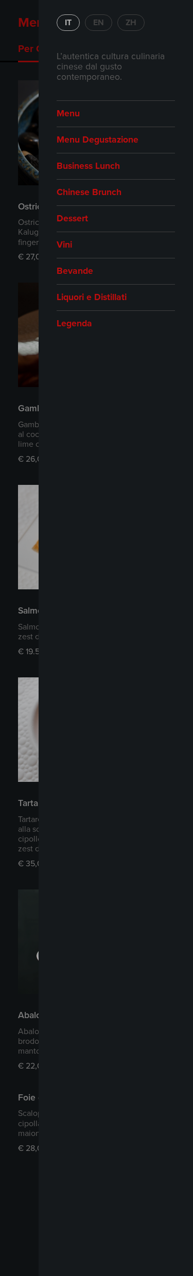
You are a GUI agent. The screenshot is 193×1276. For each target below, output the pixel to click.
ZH (131, 23)
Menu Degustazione (97, 139)
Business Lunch (88, 166)
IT (68, 23)
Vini (64, 244)
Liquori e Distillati (92, 297)
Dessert (72, 218)
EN (98, 23)
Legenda (74, 323)
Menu (68, 113)
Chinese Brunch (89, 192)
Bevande (75, 271)
